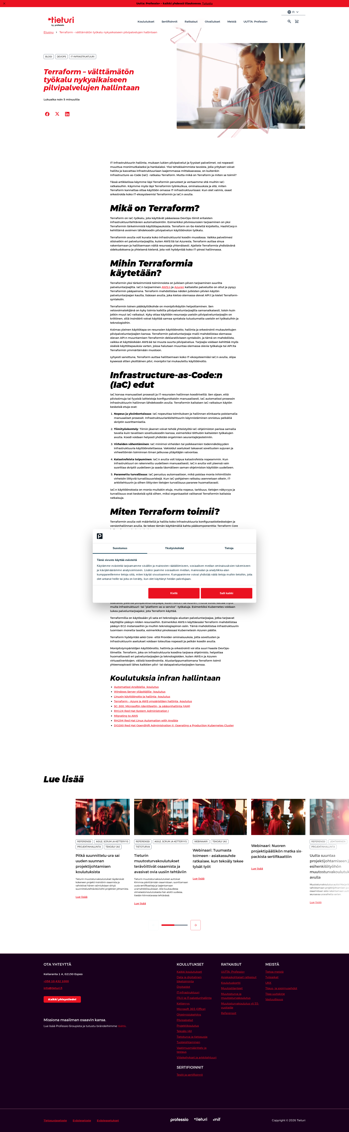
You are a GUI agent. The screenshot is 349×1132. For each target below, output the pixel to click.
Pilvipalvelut (185, 1020)
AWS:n (166, 287)
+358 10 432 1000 (56, 981)
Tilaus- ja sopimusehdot (281, 988)
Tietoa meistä (274, 971)
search (289, 21)
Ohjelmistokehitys (189, 1014)
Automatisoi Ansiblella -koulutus (136, 686)
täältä (122, 1026)
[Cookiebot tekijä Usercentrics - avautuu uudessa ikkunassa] (236, 536)
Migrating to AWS (126, 715)
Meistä (231, 21)
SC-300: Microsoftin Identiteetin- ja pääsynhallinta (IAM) (152, 706)
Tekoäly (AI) (184, 1031)
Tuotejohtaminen (188, 1042)
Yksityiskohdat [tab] (174, 548)
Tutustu (207, 3)
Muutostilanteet (232, 988)
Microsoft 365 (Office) (191, 1008)
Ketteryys (183, 1003)
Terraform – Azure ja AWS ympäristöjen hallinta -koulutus (153, 701)
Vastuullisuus (274, 999)
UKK (268, 982)
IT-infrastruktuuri (188, 992)
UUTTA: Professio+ (256, 21)
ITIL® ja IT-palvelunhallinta (194, 997)
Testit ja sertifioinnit (190, 1074)
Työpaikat (271, 977)
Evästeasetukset (108, 1120)
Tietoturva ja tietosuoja (192, 1036)
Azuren (179, 287)
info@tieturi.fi (53, 988)
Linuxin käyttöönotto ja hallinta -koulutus (142, 696)
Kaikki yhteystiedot (62, 999)
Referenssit (228, 1013)
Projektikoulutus (188, 1025)
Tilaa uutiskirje (275, 993)
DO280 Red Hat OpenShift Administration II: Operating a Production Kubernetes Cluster (174, 725)
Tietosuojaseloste (55, 1120)
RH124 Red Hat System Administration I (141, 710)
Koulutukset (146, 21)
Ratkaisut (191, 21)
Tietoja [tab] (229, 548)
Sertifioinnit (169, 21)
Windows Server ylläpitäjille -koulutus (139, 691)
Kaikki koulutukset (189, 971)
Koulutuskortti (230, 982)
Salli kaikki (226, 593)
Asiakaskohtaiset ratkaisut (238, 977)
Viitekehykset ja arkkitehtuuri (196, 1057)
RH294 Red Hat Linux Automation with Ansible (146, 720)
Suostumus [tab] (120, 548)
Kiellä (173, 593)
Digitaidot (183, 986)
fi (293, 12)
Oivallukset (212, 21)
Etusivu (49, 32)
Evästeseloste (82, 1120)
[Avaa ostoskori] (297, 21)
